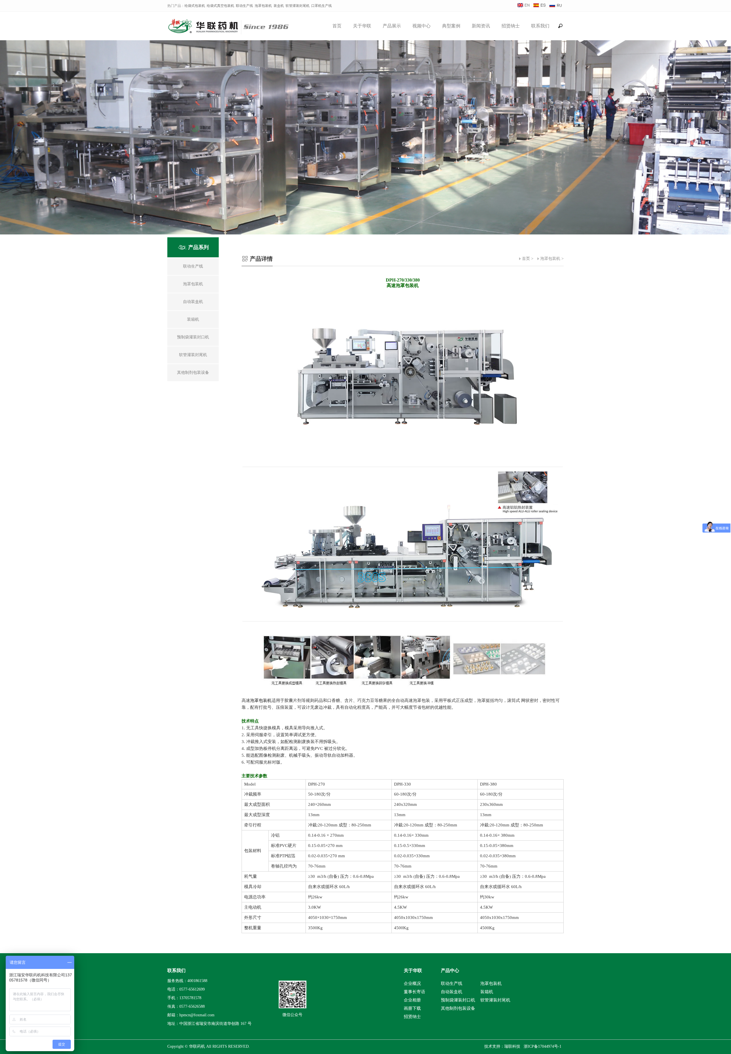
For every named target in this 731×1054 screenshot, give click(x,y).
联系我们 (540, 25)
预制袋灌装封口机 (458, 1000)
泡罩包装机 (263, 6)
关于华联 (362, 25)
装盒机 (279, 6)
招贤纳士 (510, 25)
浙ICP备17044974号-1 (542, 1046)
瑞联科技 (512, 1046)
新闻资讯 (481, 25)
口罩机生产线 (321, 6)
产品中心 (450, 970)
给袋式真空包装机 (220, 6)
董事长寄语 (414, 991)
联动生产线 (244, 6)
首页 (337, 25)
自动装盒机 (451, 991)
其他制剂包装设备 (458, 1008)
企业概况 (412, 983)
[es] (540, 7)
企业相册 (412, 1000)
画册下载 (412, 1008)
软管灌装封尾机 (298, 6)
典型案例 (451, 25)
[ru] (556, 7)
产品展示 (392, 25)
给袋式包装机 (194, 6)
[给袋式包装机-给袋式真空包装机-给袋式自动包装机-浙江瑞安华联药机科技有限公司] (231, 32)
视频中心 (421, 25)
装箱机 (486, 991)
